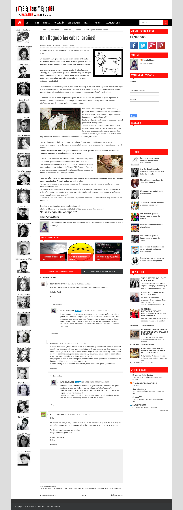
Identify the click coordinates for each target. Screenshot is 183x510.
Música (46, 22)
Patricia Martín (67, 311)
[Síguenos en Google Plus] (152, 49)
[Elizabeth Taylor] (23, 61)
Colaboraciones (113, 22)
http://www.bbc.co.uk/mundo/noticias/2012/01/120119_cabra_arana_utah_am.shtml (72, 209)
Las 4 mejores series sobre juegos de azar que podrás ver (153, 350)
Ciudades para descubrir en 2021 (144, 407)
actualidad (58, 45)
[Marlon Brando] (23, 379)
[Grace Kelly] (23, 97)
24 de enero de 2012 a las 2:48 (78, 415)
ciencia (72, 45)
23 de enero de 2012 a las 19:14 (79, 284)
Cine (27, 22)
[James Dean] (23, 220)
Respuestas (57, 305)
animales (65, 45)
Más (164, 288)
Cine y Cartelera (139, 389)
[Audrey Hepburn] (23, 43)
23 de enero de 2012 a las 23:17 (95, 311)
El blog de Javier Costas (142, 375)
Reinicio (135, 385)
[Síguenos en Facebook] (134, 49)
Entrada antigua (117, 495)
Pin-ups (98, 22)
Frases (87, 22)
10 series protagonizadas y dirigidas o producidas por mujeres (153, 312)
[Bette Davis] (23, 115)
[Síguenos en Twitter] (143, 49)
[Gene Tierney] (23, 414)
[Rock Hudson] (23, 327)
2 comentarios (145, 363)
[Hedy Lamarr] (23, 397)
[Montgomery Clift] (23, 274)
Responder (53, 297)
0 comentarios (156, 288)
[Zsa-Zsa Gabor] (23, 466)
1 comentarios (145, 325)
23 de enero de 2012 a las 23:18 (95, 382)
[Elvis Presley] (23, 431)
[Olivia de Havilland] (23, 345)
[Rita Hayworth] (23, 238)
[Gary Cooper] (23, 168)
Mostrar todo (164, 410)
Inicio (84, 495)
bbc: (43, 53)
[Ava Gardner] (23, 150)
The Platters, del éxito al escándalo (153, 279)
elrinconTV (137, 397)
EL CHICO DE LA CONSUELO (144, 383)
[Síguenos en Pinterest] (161, 49)
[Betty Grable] (23, 309)
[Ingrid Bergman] (23, 186)
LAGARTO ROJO (139, 405)
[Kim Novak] (23, 256)
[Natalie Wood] (23, 448)
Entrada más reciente (48, 495)
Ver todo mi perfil (146, 64)
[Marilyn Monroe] (23, 204)
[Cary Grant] (23, 79)
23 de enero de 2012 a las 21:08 (72, 343)
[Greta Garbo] (23, 291)
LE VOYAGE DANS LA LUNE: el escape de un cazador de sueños (154, 332)
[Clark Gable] (23, 132)
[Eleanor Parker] (23, 363)
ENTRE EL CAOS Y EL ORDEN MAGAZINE (44, 507)
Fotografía (59, 22)
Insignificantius (57, 284)
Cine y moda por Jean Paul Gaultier (152, 293)
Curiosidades (74, 22)
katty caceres (57, 415)
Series (36, 22)
